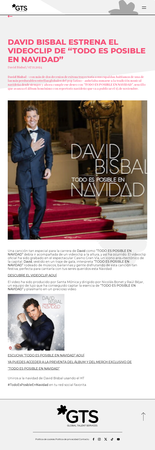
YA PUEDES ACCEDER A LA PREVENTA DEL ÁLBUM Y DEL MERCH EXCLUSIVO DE (70, 362)
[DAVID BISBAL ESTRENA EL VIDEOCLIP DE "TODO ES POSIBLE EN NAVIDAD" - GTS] (28, 7)
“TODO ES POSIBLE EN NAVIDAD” (34, 368)
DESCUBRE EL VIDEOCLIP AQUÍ (32, 275)
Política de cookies (45, 439)
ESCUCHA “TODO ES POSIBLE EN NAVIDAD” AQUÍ (46, 355)
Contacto (84, 439)
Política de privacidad (66, 439)
